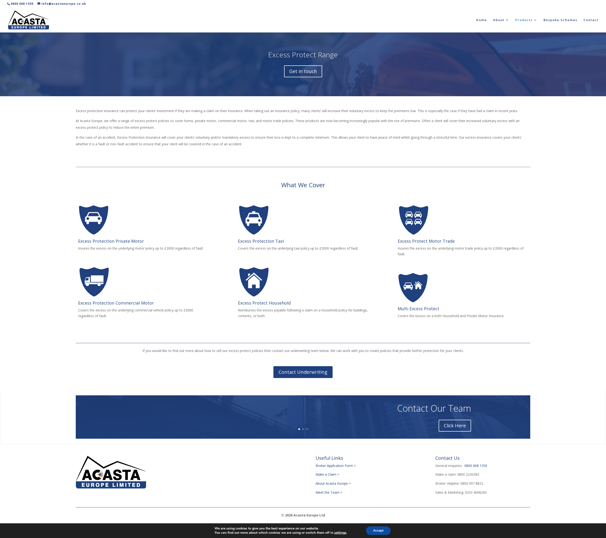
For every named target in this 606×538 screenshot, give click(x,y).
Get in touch (303, 71)
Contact (591, 20)
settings (340, 533)
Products (524, 20)
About (498, 20)
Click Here (455, 425)
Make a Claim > (327, 474)
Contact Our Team (434, 408)
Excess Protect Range (303, 54)
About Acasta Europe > (334, 483)
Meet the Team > (329, 492)
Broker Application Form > (336, 465)
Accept (378, 530)
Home (481, 20)
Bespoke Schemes (560, 20)
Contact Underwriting (303, 372)
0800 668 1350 (22, 4)
